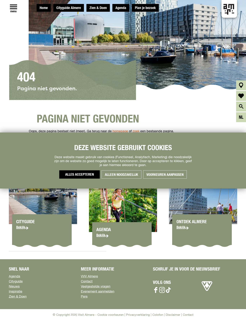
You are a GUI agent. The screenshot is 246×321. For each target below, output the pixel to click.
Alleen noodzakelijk (121, 175)
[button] (235, 310)
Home (44, 8)
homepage (120, 131)
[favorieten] (241, 96)
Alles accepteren (79, 174)
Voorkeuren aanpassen (165, 175)
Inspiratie (15, 291)
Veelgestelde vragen (95, 286)
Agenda (120, 8)
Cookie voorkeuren (110, 314)
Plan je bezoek (145, 8)
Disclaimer (173, 314)
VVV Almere (89, 276)
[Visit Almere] (207, 291)
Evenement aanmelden (97, 291)
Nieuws (14, 286)
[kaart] (241, 85)
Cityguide (16, 281)
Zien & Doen (98, 8)
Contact (87, 281)
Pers (84, 296)
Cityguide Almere (68, 8)
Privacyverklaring (138, 314)
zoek (136, 131)
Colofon (157, 314)
